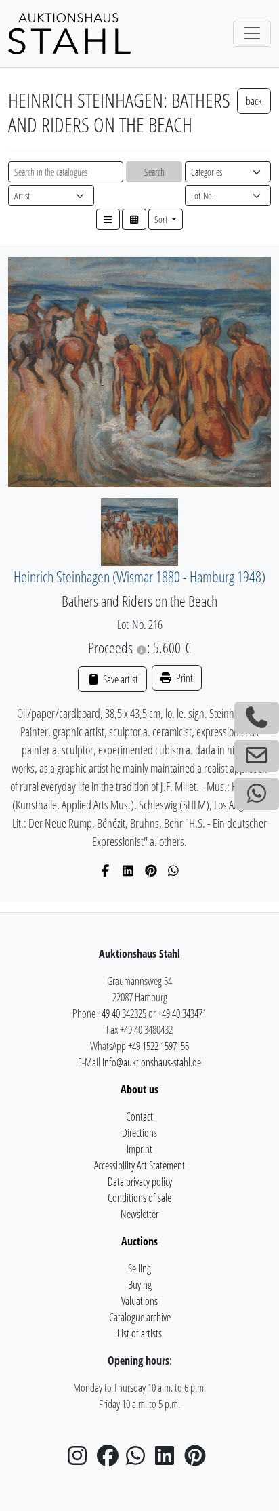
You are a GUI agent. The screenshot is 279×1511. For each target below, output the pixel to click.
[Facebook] (106, 870)
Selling (139, 1268)
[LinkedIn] (128, 870)
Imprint (139, 1149)
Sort (161, 219)
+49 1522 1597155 (158, 1046)
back (254, 101)
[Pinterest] (151, 870)
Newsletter (139, 1214)
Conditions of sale (139, 1197)
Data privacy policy (140, 1181)
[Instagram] (81, 1459)
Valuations (139, 1300)
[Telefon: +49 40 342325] (256, 718)
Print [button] (183, 677)
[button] (108, 219)
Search (154, 171)
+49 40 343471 (182, 1013)
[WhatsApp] (173, 870)
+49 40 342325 (122, 1013)
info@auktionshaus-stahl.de (151, 1062)
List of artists (139, 1333)
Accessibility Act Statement (139, 1165)
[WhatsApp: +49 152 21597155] (256, 794)
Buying (140, 1284)
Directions (139, 1132)
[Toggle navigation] (252, 33)
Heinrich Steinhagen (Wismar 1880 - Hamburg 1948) (139, 576)
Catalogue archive (140, 1317)
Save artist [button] (119, 679)
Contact (139, 1116)
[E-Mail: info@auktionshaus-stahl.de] (256, 756)
